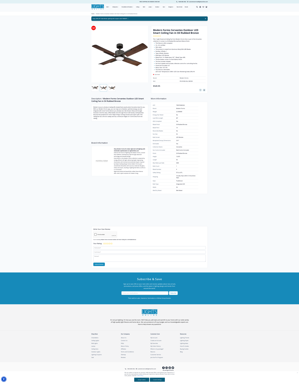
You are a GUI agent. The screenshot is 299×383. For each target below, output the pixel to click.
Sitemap (123, 354)
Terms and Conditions (127, 352)
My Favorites (154, 343)
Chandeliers (94, 338)
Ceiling (137, 7)
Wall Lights (94, 343)
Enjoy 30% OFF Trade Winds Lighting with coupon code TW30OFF (110, 18)
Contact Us (124, 340)
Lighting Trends (184, 338)
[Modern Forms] (102, 161)
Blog (181, 352)
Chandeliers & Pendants (126, 7)
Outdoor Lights (95, 352)
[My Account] (200, 7)
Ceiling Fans (115, 7)
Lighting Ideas (184, 343)
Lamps (150, 7)
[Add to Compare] (204, 90)
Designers (170, 7)
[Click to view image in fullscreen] (119, 54)
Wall (144, 7)
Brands (186, 7)
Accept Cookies (142, 379)
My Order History (155, 346)
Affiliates (123, 349)
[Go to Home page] (97, 7)
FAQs (122, 343)
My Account (153, 338)
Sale (164, 7)
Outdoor (157, 7)
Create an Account (155, 340)
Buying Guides (184, 349)
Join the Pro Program (156, 357)
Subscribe (173, 293)
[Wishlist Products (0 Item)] (203, 7)
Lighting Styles (184, 340)
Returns (152, 352)
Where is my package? (156, 349)
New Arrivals (179, 7)
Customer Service (155, 354)
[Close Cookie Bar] (297, 373)
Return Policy (125, 346)
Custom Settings (157, 379)
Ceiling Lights (95, 340)
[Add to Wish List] (200, 90)
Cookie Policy (140, 375)
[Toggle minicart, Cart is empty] (206, 7)
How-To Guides (184, 346)
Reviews (123, 357)
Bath (107, 7)
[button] (4, 379)
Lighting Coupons (96, 354)
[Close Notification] (205, 19)
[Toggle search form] (197, 7)
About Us (123, 338)
